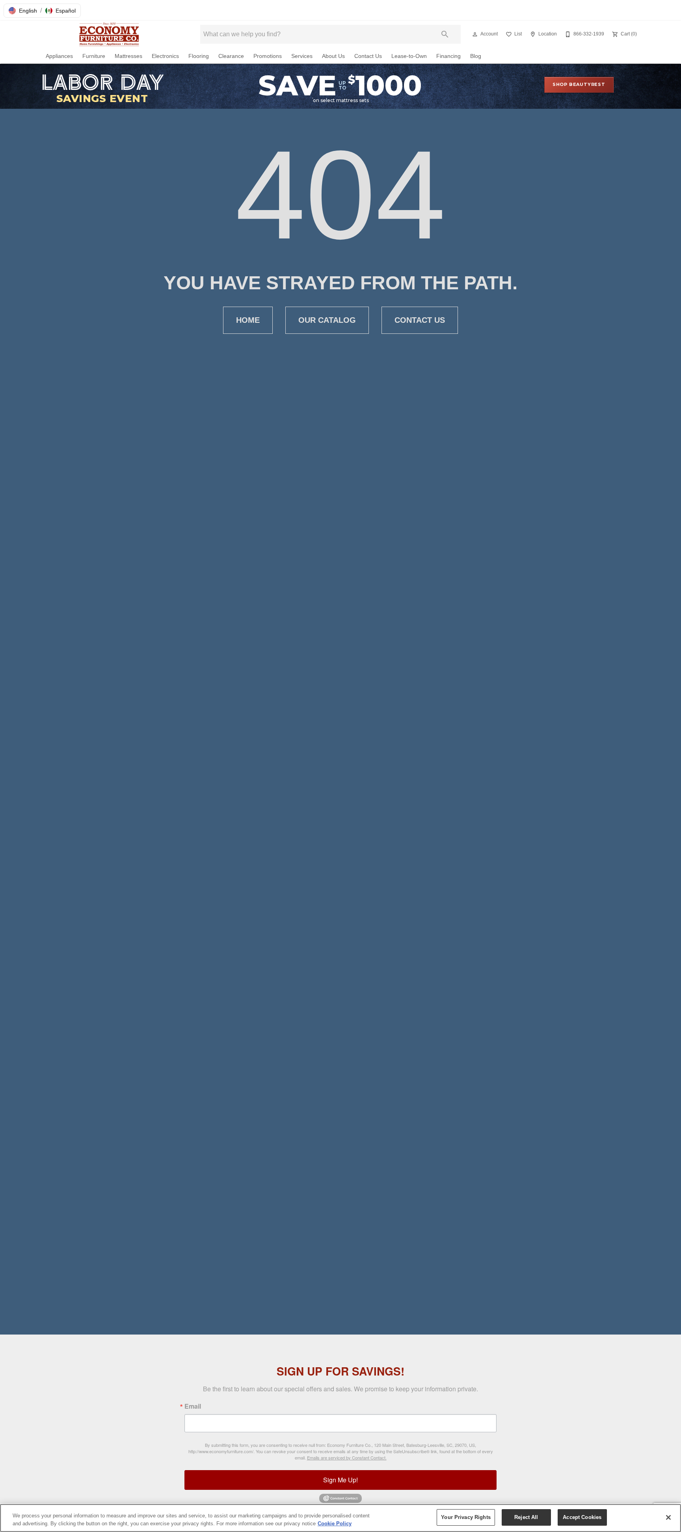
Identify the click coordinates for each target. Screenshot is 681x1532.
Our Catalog (327, 320)
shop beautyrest (579, 84)
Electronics (165, 56)
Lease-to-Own (409, 56)
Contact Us (368, 56)
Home (248, 320)
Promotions (267, 56)
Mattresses (128, 56)
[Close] (668, 1517)
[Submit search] (445, 34)
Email (192, 1406)
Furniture (93, 56)
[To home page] (111, 34)
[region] (340, 1518)
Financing (448, 56)
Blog (475, 56)
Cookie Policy (335, 1523)
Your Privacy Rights (465, 1517)
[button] (23, 10)
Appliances (59, 56)
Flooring (198, 56)
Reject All (526, 1517)
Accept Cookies (582, 1517)
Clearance (231, 56)
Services (302, 56)
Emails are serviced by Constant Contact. (347, 1457)
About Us (333, 56)
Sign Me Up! (340, 1479)
